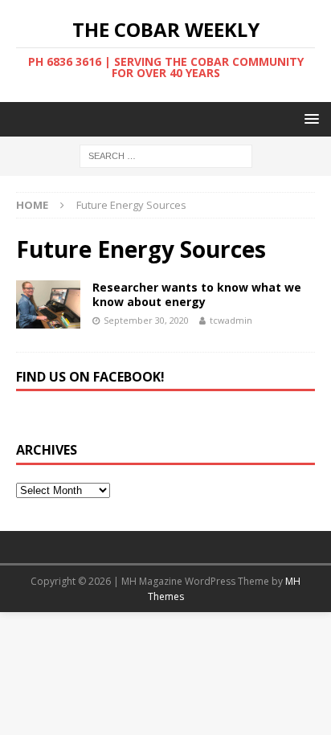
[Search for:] (166, 155)
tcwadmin (231, 320)
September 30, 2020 (146, 320)
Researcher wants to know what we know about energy (196, 294)
